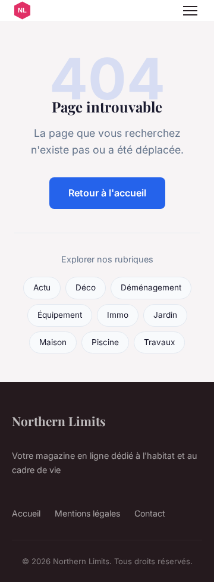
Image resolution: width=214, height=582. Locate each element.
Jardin (165, 315)
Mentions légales (87, 513)
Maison (53, 342)
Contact (149, 513)
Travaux (159, 342)
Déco (85, 287)
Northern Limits (59, 420)
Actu (42, 287)
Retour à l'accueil (107, 193)
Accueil (26, 513)
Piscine (105, 342)
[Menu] (190, 10)
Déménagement (151, 287)
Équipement (59, 315)
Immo (117, 315)
